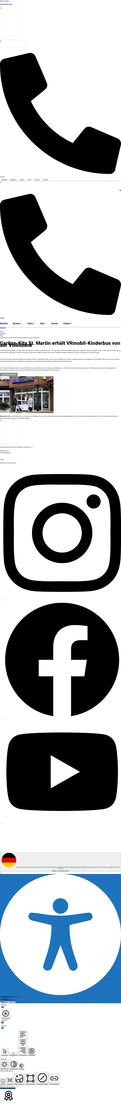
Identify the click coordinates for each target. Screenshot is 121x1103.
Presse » (2, 831)
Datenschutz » (4, 838)
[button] (3, 328)
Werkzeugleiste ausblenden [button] (8, 1002)
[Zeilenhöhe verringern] (2, 1028)
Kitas (29, 179)
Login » (2, 845)
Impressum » (3, 834)
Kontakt (2, 318)
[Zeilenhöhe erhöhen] (2, 1022)
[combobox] (60, 862)
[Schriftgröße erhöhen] (2, 1001)
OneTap (11, 1000)
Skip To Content (5, 1086)
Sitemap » (3, 849)
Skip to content (4, 1)
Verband (45, 179)
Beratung (13, 179)
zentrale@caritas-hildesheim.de (13, 459)
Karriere (37, 179)
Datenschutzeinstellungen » (6, 842)
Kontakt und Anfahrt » (6, 827)
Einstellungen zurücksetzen (8, 1088)
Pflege (22, 179)
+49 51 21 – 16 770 (10, 456)
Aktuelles (4, 179)
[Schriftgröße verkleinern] (2, 1007)
